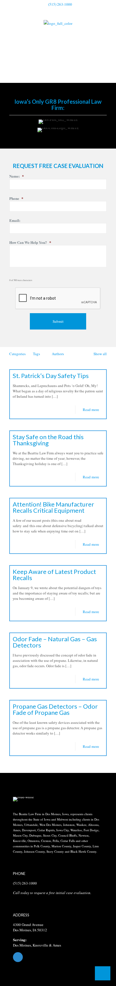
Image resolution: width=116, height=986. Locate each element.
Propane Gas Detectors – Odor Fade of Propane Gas (55, 709)
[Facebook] (58, 957)
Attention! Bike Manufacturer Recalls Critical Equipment (53, 507)
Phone (16, 198)
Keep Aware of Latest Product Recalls (54, 575)
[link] (23, 799)
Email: (14, 220)
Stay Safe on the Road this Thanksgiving (48, 440)
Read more (91, 409)
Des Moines (22, 945)
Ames (57, 945)
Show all (100, 353)
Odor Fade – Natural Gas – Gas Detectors (55, 642)
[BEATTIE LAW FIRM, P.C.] (58, 22)
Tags (36, 353)
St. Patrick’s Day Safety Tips (51, 375)
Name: (16, 176)
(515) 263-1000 (60, 4)
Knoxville (40, 945)
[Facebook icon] (58, 11)
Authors (58, 353)
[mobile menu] (108, 28)
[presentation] (58, 298)
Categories (17, 353)
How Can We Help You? (30, 242)
